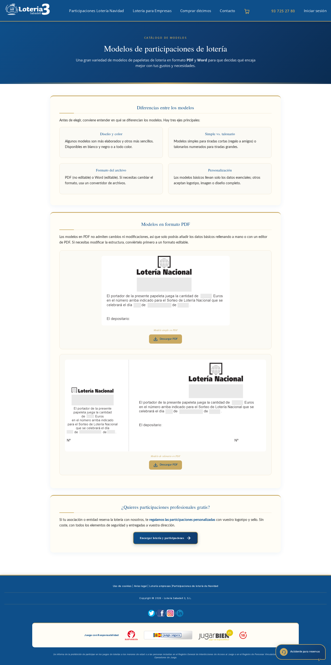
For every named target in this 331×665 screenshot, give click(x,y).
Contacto (227, 10)
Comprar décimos (195, 10)
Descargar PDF (169, 339)
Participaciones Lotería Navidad (96, 10)
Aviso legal (140, 585)
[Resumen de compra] (247, 11)
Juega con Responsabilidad (101, 635)
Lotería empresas (160, 585)
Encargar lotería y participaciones (162, 538)
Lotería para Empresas (152, 10)
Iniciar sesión (315, 10)
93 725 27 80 (283, 10)
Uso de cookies (122, 585)
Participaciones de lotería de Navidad (195, 585)
